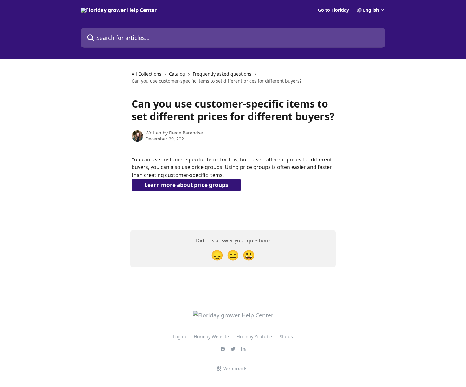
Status (286, 337)
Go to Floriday (333, 10)
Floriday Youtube (254, 337)
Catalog (177, 74)
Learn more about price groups (186, 185)
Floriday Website (211, 337)
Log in (179, 337)
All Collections (146, 74)
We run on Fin (236, 368)
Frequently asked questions (222, 74)
